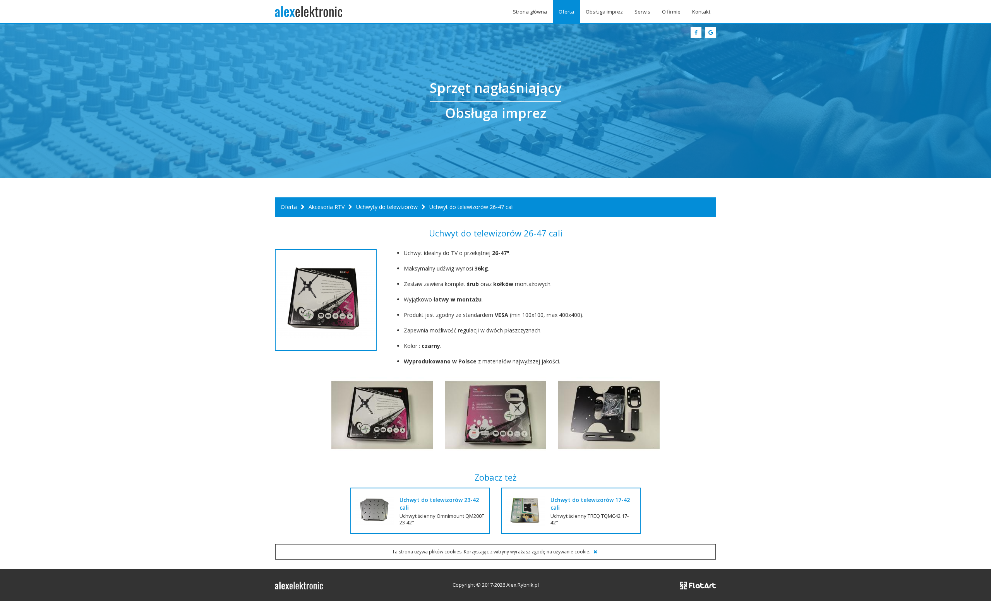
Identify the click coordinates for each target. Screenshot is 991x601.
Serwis (642, 11)
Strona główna (530, 11)
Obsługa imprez (604, 11)
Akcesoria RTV (327, 207)
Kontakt (701, 11)
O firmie (671, 11)
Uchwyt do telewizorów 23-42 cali (439, 503)
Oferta (566, 11)
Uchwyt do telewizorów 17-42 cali (590, 503)
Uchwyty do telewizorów (387, 207)
